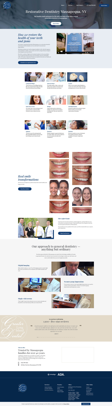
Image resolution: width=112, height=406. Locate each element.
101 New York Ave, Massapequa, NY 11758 (31, 365)
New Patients (79, 5)
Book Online (104, 5)
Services (70, 5)
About (62, 5)
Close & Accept (86, 403)
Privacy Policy (66, 403)
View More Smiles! (24, 189)
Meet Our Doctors (64, 233)
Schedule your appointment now (28, 62)
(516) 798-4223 (91, 5)
